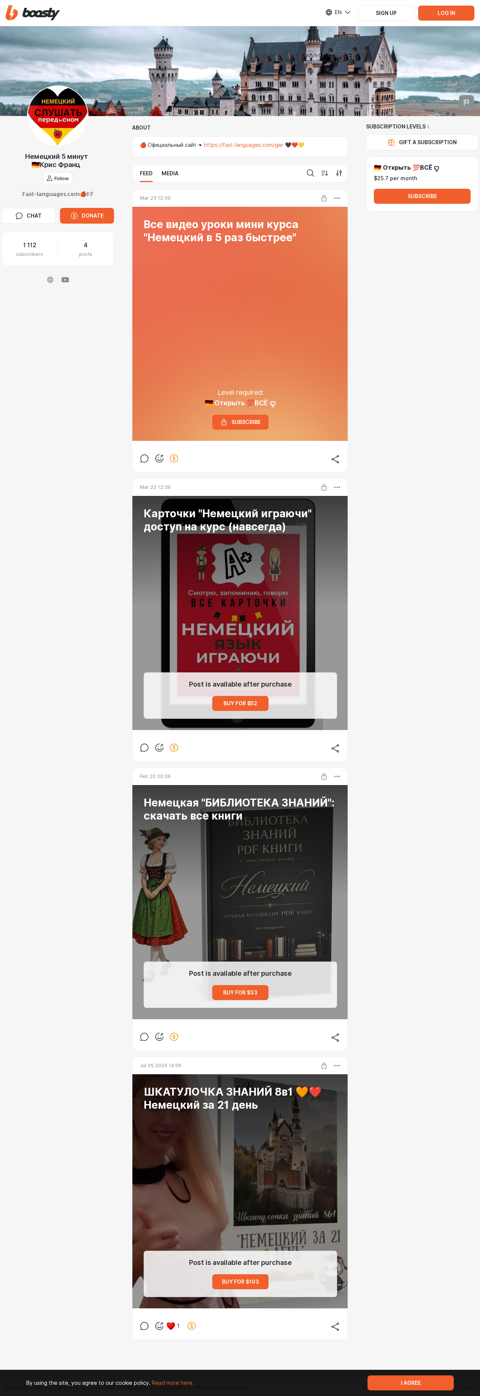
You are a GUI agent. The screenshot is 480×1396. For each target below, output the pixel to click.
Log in (446, 13)
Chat (34, 216)
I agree (411, 1383)
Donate (93, 216)
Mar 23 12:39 (155, 198)
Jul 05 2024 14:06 (161, 1065)
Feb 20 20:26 (155, 776)
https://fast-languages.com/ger (244, 145)
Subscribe (422, 196)
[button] (33, 13)
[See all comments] (144, 458)
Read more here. (173, 1383)
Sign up (386, 13)
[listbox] (333, 12)
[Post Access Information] (324, 198)
